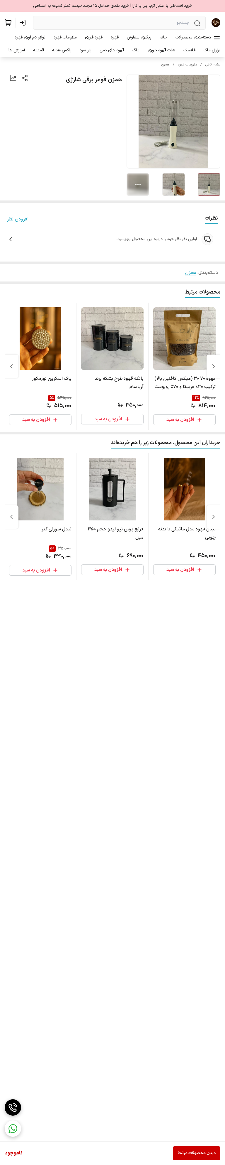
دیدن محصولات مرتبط (197, 1153)
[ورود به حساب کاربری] (23, 22)
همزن (165, 64)
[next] (11, 366)
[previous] (214, 366)
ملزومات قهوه (187, 64)
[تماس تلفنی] (13, 1107)
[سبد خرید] (8, 22)
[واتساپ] (13, 1128)
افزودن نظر (17, 219)
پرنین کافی (212, 64)
